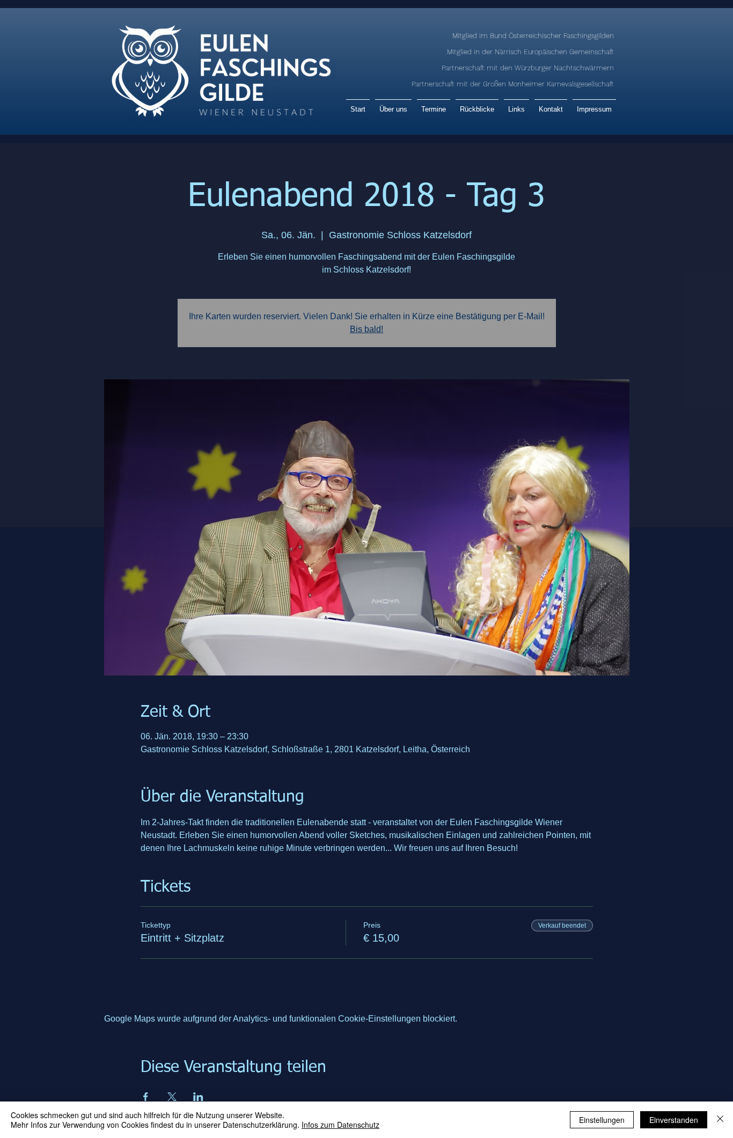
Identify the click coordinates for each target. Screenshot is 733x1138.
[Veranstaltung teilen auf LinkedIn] (198, 1096)
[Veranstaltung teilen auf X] (172, 1096)
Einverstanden (673, 1119)
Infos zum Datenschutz (340, 1124)
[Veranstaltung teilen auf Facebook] (146, 1096)
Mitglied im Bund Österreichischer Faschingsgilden (533, 36)
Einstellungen (602, 1119)
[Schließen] (720, 1119)
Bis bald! (366, 329)
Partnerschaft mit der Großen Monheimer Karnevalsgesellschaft (513, 84)
